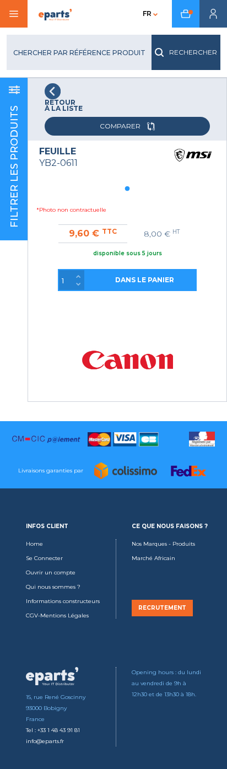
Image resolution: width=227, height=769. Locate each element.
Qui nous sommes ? (53, 586)
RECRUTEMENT (162, 608)
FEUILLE (57, 151)
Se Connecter (44, 558)
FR (147, 13)
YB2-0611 (58, 163)
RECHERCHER (193, 52)
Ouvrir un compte (50, 572)
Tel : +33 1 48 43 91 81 (53, 730)
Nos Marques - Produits (163, 543)
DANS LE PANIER (144, 280)
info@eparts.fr (45, 741)
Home (34, 543)
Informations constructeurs (63, 601)
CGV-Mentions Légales (57, 615)
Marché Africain (153, 558)
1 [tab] (127, 189)
